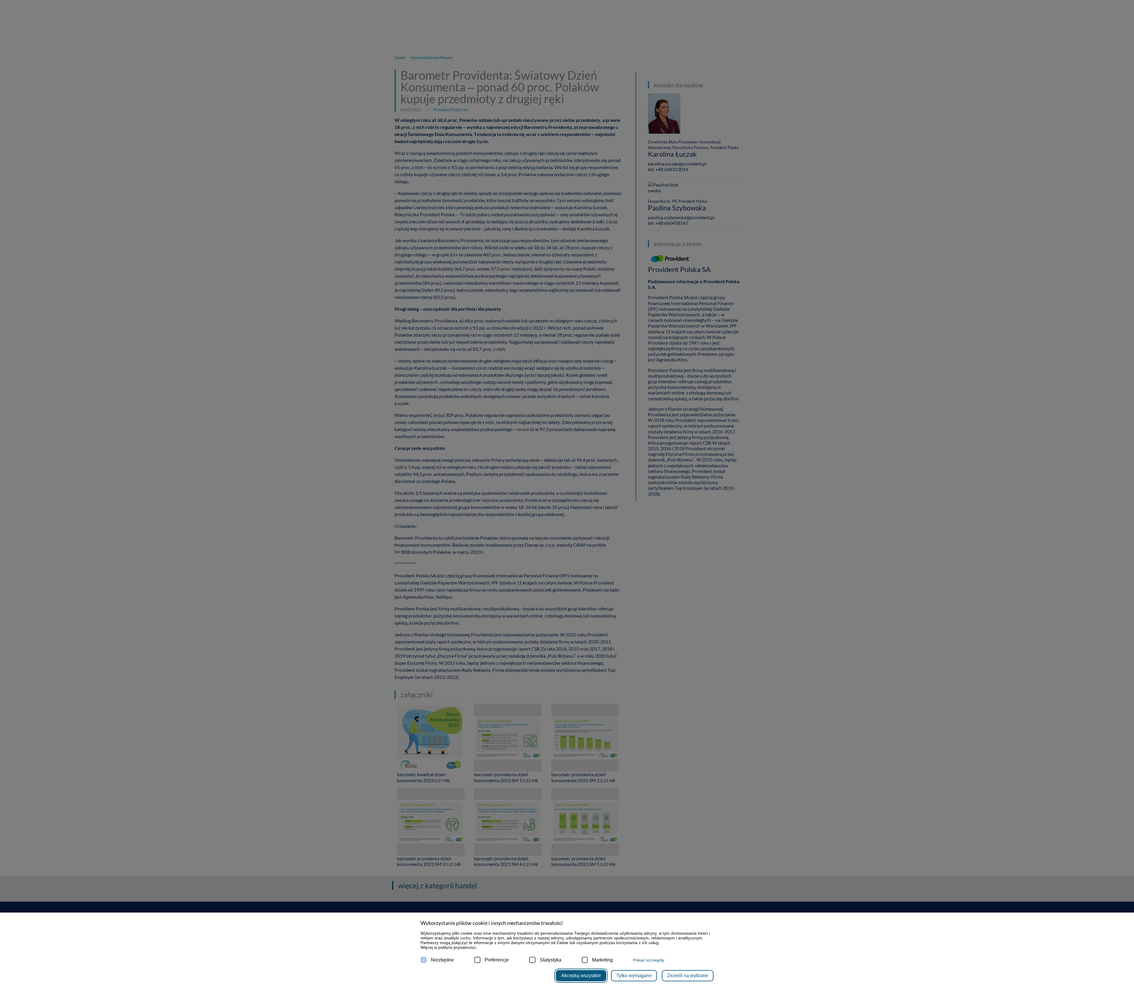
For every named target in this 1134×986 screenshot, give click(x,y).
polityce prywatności (457, 947)
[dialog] (567, 493)
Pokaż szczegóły (648, 960)
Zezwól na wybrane (687, 975)
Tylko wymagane (634, 975)
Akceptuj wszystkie (581, 975)
